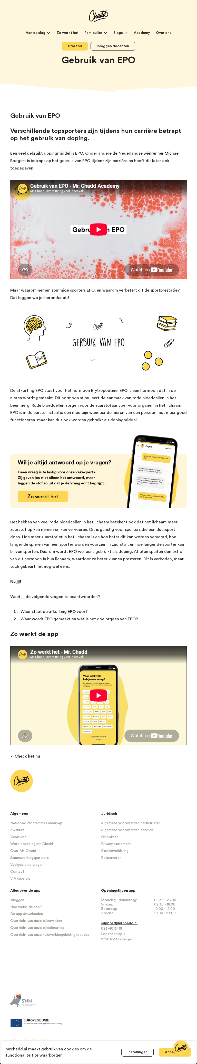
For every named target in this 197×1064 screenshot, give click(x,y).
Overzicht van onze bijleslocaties (37, 928)
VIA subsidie (20, 878)
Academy (142, 33)
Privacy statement (116, 844)
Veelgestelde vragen (26, 865)
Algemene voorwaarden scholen (127, 830)
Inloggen (17, 900)
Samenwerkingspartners (29, 858)
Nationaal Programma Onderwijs (36, 823)
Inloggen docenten (113, 46)
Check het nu (27, 756)
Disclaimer (109, 837)
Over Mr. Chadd (23, 851)
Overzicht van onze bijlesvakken (36, 921)
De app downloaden (26, 914)
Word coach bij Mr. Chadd (31, 844)
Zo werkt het (67, 33)
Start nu (75, 46)
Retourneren (111, 858)
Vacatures (18, 837)
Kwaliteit (17, 830)
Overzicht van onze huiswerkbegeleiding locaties (50, 935)
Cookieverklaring (115, 851)
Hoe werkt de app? (26, 907)
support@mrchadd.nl (119, 923)
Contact (17, 871)
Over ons (163, 33)
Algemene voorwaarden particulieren (131, 823)
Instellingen (137, 1052)
